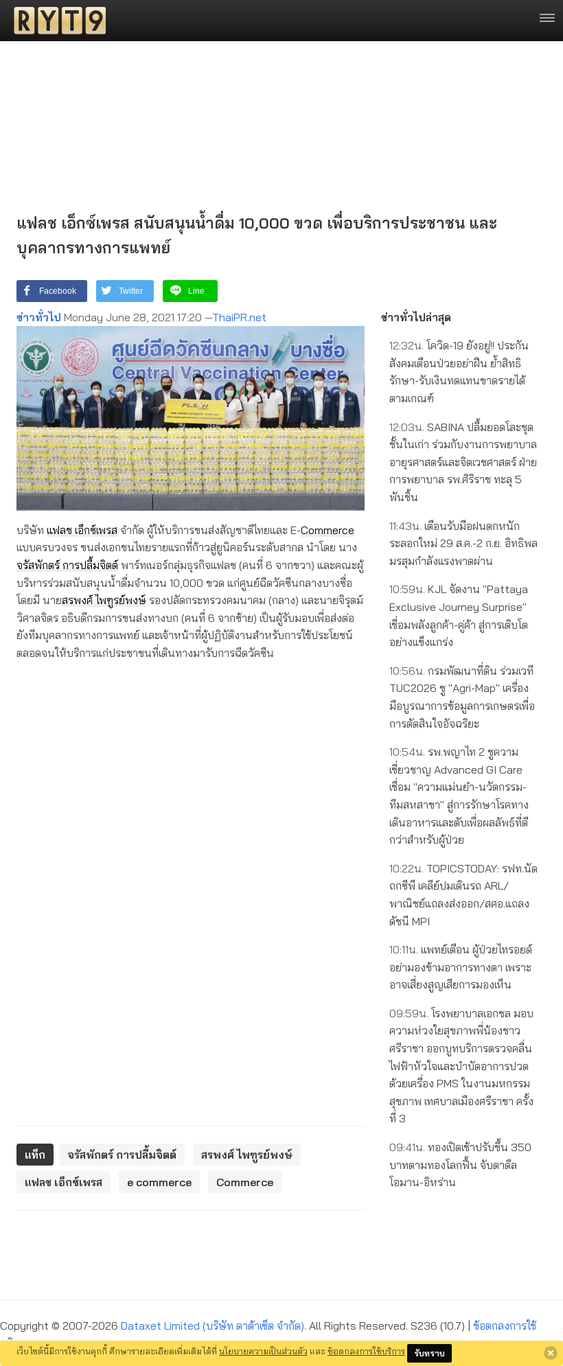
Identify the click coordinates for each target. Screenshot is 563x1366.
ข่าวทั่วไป (38, 317)
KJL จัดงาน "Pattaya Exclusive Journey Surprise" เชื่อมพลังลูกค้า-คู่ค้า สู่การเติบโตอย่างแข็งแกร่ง (458, 615)
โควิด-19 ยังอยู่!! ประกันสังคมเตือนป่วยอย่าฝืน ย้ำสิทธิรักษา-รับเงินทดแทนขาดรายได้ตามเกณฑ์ (459, 371)
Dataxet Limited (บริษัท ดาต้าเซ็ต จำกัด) (212, 1325)
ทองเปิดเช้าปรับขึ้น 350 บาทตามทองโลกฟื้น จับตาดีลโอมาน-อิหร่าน (460, 1164)
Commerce (327, 530)
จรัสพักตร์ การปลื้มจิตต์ (67, 565)
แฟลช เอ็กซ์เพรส (82, 530)
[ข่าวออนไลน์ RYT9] (55, 20)
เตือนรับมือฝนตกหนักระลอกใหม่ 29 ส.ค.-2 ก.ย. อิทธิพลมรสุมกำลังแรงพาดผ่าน (463, 543)
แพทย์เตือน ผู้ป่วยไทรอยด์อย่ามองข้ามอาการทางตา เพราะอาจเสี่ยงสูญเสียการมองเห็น (460, 966)
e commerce (159, 1182)
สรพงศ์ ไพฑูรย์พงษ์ (104, 600)
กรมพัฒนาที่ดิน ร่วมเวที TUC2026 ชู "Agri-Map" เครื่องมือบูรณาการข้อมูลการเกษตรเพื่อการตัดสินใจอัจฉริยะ (462, 697)
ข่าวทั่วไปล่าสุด (416, 317)
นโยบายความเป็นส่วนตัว (263, 1350)
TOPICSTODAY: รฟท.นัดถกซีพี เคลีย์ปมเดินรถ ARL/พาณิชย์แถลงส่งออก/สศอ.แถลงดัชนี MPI (463, 894)
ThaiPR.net (239, 317)
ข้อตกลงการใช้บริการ (366, 1350)
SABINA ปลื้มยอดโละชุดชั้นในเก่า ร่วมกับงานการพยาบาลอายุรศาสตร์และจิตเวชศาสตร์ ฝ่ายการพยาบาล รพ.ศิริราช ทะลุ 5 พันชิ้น (463, 462)
